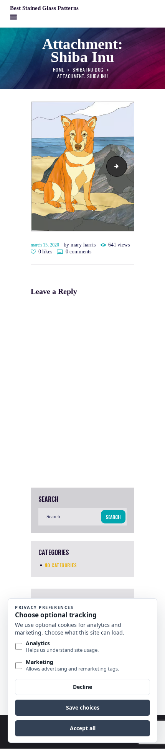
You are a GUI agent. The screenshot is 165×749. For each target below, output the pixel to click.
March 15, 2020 (45, 245)
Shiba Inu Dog (88, 69)
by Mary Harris (80, 245)
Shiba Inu (124, 166)
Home (58, 69)
